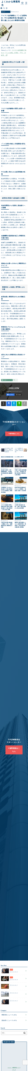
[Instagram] (6, 8)
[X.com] (4, 8)
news (16, 380)
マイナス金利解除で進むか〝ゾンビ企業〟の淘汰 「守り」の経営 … (13, 52)
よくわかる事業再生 (10, 3)
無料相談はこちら (14, 433)
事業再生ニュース (9, 1015)
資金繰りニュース (6, 11)
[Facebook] (1, 8)
